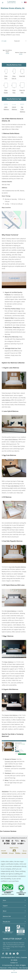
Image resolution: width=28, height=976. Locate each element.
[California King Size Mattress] (22, 85)
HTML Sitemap (13, 968)
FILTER (4, 41)
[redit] (17, 954)
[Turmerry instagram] (6, 953)
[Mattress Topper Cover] (21, 47)
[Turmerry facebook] (3, 953)
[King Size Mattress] (14, 85)
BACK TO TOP (14, 972)
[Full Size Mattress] (22, 71)
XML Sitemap (23, 968)
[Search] (22, 2)
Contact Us (14, 963)
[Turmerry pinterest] (10, 953)
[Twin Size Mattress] (6, 71)
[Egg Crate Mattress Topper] (7, 46)
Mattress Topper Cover (20, 52)
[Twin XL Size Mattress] (14, 71)
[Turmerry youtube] (13, 953)
